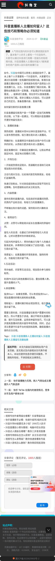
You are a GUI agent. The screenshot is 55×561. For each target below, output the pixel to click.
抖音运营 (41, 18)
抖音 (13, 73)
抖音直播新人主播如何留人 (29, 336)
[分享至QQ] (15, 374)
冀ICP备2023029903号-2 (27, 558)
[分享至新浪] (20, 374)
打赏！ (29, 366)
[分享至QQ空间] (25, 374)
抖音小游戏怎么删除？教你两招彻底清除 (25, 443)
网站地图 (23, 528)
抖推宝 (6, 528)
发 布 (42, 505)
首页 (33, 18)
